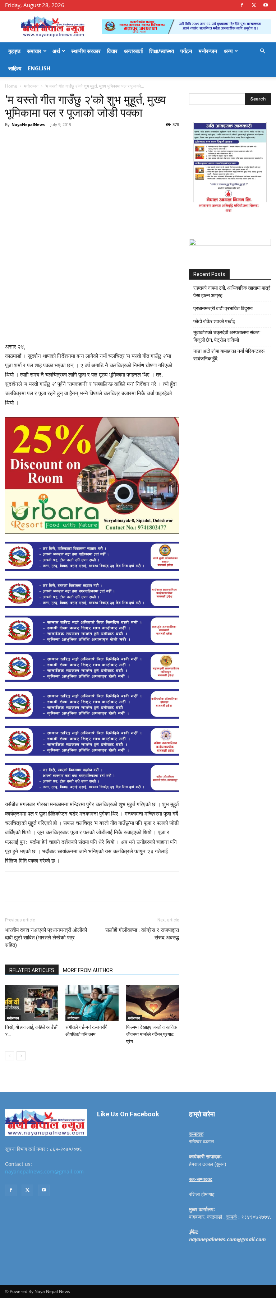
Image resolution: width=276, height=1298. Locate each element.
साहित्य (14, 68)
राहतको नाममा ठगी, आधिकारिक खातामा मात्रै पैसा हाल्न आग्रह (231, 291)
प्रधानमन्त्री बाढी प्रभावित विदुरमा (223, 308)
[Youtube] (265, 5)
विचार (112, 51)
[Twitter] (253, 5)
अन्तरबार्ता (133, 51)
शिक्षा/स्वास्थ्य (161, 51)
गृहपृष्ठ (14, 51)
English (39, 68)
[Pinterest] (87, 141)
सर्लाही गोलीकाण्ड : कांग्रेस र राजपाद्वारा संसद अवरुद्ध (142, 934)
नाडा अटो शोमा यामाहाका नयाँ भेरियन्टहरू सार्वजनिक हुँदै (228, 354)
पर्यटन (186, 51)
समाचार (34, 51)
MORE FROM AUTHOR (88, 970)
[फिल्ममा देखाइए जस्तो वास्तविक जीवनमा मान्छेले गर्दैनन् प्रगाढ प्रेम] (152, 1003)
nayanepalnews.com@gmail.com (44, 1171)
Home (11, 86)
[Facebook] (241, 5)
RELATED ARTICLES (31, 970)
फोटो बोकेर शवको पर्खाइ (214, 321)
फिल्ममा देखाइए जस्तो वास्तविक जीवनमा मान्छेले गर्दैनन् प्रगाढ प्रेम (151, 1034)
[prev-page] (9, 1055)
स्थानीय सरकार (86, 51)
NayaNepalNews (28, 124)
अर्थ (56, 51)
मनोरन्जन (208, 51)
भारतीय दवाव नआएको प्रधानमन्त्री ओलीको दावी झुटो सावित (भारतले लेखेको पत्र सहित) (46, 937)
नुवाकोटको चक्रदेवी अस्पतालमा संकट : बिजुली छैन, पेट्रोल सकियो (227, 336)
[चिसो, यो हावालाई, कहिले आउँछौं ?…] (31, 1003)
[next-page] (21, 1055)
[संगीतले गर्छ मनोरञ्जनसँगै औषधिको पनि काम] (91, 1003)
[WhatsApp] (104, 141)
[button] (262, 51)
